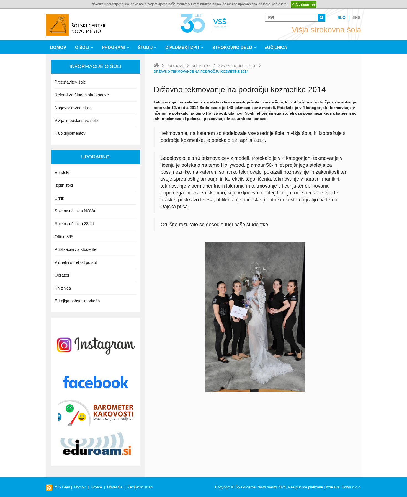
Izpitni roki (64, 185)
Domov (58, 47)
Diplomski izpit (183, 47)
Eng (356, 17)
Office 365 (64, 236)
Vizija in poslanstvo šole (76, 120)
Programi (114, 47)
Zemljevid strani (140, 487)
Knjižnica (63, 288)
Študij (146, 47)
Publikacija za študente (75, 249)
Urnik (59, 198)
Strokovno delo (232, 47)
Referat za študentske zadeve (82, 94)
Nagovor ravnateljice (73, 107)
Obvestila (114, 487)
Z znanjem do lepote (237, 66)
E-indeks (63, 172)
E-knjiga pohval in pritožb (77, 300)
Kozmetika (201, 66)
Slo (342, 17)
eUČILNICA (276, 47)
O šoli (82, 47)
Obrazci (62, 275)
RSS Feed (61, 487)
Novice (96, 487)
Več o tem (279, 4)
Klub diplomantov (70, 133)
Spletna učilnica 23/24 (74, 223)
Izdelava (332, 487)
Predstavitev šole (70, 82)
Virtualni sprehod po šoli (76, 262)
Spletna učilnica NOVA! (76, 211)
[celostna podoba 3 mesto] (255, 316)
